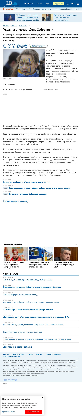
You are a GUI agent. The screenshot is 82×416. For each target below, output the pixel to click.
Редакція (39, 354)
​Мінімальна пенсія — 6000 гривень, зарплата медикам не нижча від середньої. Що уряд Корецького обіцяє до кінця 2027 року (27, 20)
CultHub (78, 9)
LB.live (43, 11)
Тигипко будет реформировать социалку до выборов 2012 (27, 279)
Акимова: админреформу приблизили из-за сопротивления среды (31, 302)
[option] (22, 17)
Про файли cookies (8, 412)
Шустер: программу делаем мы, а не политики (22, 332)
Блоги (39, 4)
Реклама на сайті (18, 354)
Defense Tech (8, 9)
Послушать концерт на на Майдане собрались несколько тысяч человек (37, 188)
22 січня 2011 (23, 26)
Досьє (49, 4)
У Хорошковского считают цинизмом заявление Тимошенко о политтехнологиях (37, 339)
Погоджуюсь (33, 412)
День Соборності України (15, 201)
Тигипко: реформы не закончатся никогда (20, 294)
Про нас (6, 354)
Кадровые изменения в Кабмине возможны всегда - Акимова (32, 287)
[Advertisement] (41, 109)
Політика (14, 26)
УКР (72, 4)
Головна (6, 26)
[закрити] (42, 397)
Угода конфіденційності (11, 356)
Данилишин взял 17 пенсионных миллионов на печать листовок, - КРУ (36, 317)
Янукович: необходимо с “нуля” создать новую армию (26, 182)
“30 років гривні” (23, 9)
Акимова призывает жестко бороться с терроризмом (28, 309)
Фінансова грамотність (41, 9)
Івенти (30, 354)
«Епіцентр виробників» (63, 9)
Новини (27, 4)
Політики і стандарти (53, 354)
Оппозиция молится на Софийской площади (25, 194)
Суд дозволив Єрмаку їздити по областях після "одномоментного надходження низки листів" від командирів (65, 20)
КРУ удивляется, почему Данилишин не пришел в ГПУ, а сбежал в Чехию (33, 324)
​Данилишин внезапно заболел (17, 346)
